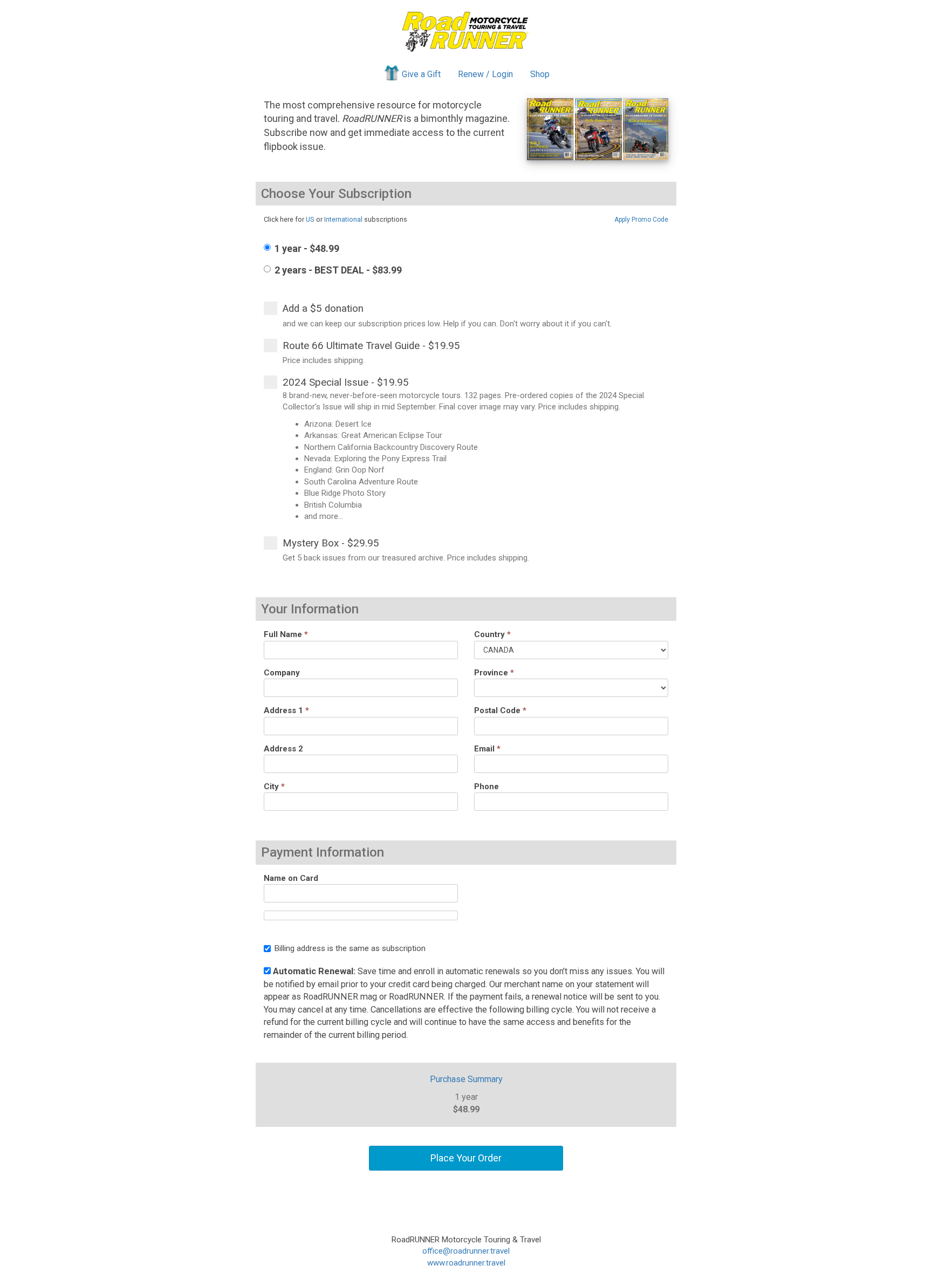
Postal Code (500, 710)
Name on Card (291, 878)
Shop (540, 74)
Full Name (286, 634)
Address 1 (286, 710)
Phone (486, 786)
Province (494, 673)
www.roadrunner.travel (466, 1263)
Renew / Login (485, 74)
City (274, 786)
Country (492, 634)
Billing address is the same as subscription (350, 948)
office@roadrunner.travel (466, 1251)
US (310, 219)
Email (487, 749)
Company (282, 673)
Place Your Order (466, 1158)
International (343, 219)
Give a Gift (421, 74)
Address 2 (283, 749)
